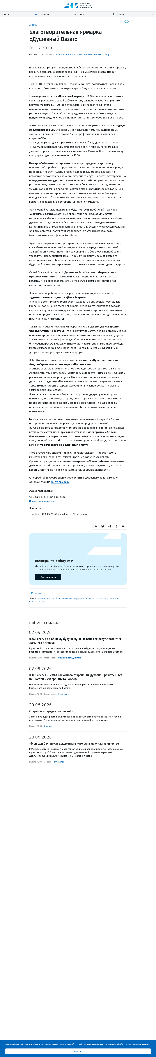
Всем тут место (36, 601)
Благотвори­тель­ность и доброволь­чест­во (76, 54)
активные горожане (44, 598)
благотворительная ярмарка (69, 598)
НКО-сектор (104, 54)
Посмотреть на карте (41, 501)
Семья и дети (64, 694)
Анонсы (33, 24)
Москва (38, 593)
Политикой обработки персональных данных (127, 1044)
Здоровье (48, 726)
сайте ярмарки (60, 481)
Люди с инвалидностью (69, 658)
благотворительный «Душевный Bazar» (104, 598)
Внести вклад (48, 577)
